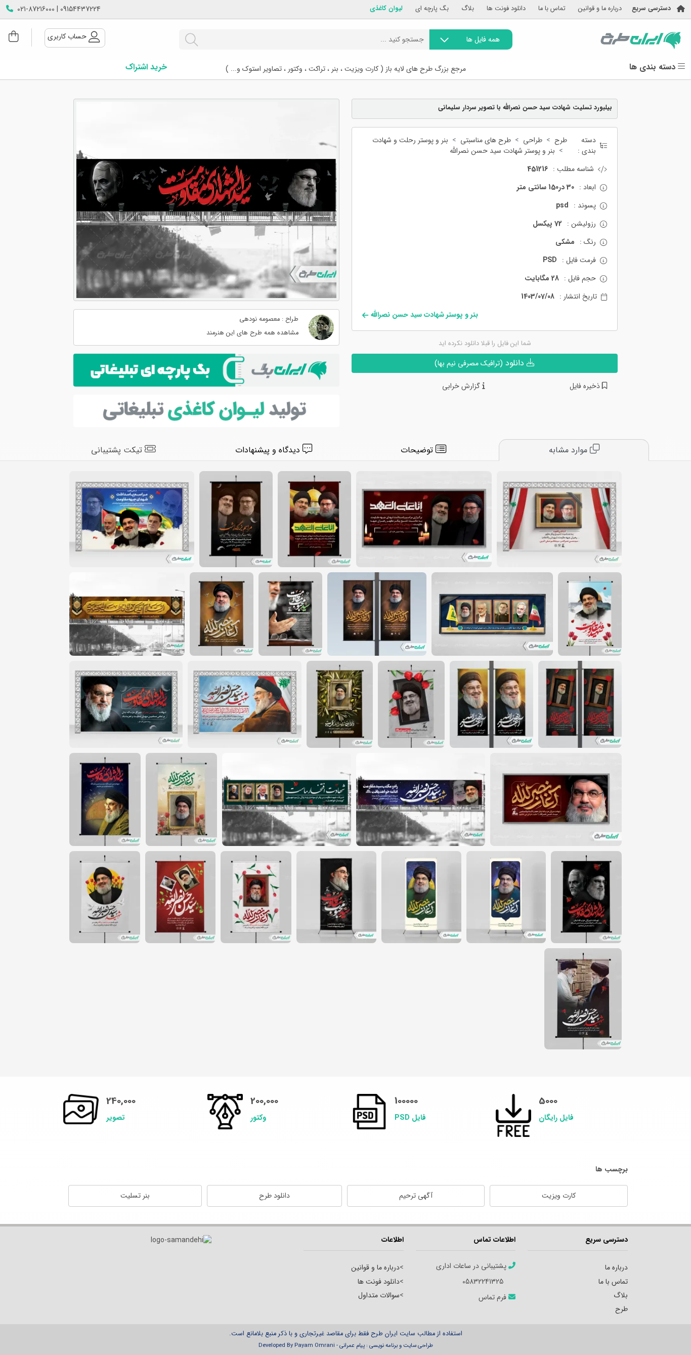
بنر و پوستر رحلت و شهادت (410, 140)
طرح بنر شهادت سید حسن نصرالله (126, 704)
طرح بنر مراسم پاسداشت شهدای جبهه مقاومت (131, 519)
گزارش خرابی (462, 386)
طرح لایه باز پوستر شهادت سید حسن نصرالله (411, 704)
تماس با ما (552, 9)
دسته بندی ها (653, 67)
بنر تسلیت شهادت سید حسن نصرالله (580, 704)
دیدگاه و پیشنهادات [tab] (269, 450)
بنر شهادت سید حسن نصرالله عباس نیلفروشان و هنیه (492, 614)
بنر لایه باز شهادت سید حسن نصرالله (376, 614)
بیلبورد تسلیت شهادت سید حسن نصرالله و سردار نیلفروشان (286, 799)
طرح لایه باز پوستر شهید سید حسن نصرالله (221, 614)
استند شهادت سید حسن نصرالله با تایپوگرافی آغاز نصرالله (421, 897)
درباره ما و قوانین (600, 9)
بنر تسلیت (135, 1195)
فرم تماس (493, 1297)
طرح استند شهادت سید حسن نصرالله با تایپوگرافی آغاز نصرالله (506, 897)
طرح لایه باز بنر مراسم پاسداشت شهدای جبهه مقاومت (559, 519)
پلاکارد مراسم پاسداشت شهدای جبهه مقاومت (424, 519)
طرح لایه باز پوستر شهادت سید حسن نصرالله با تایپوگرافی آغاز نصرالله (181, 799)
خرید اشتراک (146, 67)
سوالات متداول (379, 1295)
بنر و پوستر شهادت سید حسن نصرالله (502, 151)
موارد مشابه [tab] (569, 450)
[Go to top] (663, 1332)
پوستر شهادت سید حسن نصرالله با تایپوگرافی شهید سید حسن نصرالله (180, 897)
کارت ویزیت (559, 1195)
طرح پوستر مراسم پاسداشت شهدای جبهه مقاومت (236, 519)
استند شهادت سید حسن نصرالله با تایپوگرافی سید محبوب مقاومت (336, 897)
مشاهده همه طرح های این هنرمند (252, 333)
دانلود (481, 363)
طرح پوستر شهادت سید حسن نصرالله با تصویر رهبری (583, 998)
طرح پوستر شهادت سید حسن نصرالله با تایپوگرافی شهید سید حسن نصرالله (104, 897)
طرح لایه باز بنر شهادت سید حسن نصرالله (244, 704)
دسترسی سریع (651, 9)
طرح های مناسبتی (485, 140)
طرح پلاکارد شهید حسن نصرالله (556, 799)
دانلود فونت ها (506, 9)
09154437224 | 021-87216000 (59, 9)
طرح (560, 140)
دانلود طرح (274, 1195)
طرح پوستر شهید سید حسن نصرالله (290, 614)
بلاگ (467, 9)
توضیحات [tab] (418, 450)
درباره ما (616, 1267)
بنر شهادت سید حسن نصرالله (491, 704)
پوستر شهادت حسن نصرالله (256, 897)
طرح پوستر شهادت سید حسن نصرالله (590, 614)
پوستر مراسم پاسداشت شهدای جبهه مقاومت (314, 519)
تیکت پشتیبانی (118, 450)
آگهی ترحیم (416, 1195)
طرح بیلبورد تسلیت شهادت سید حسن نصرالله (127, 614)
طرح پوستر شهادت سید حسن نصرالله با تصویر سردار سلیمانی (586, 897)
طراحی (532, 140)
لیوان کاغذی (386, 9)
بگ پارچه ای (432, 9)
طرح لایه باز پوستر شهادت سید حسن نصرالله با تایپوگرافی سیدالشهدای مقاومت (105, 799)
